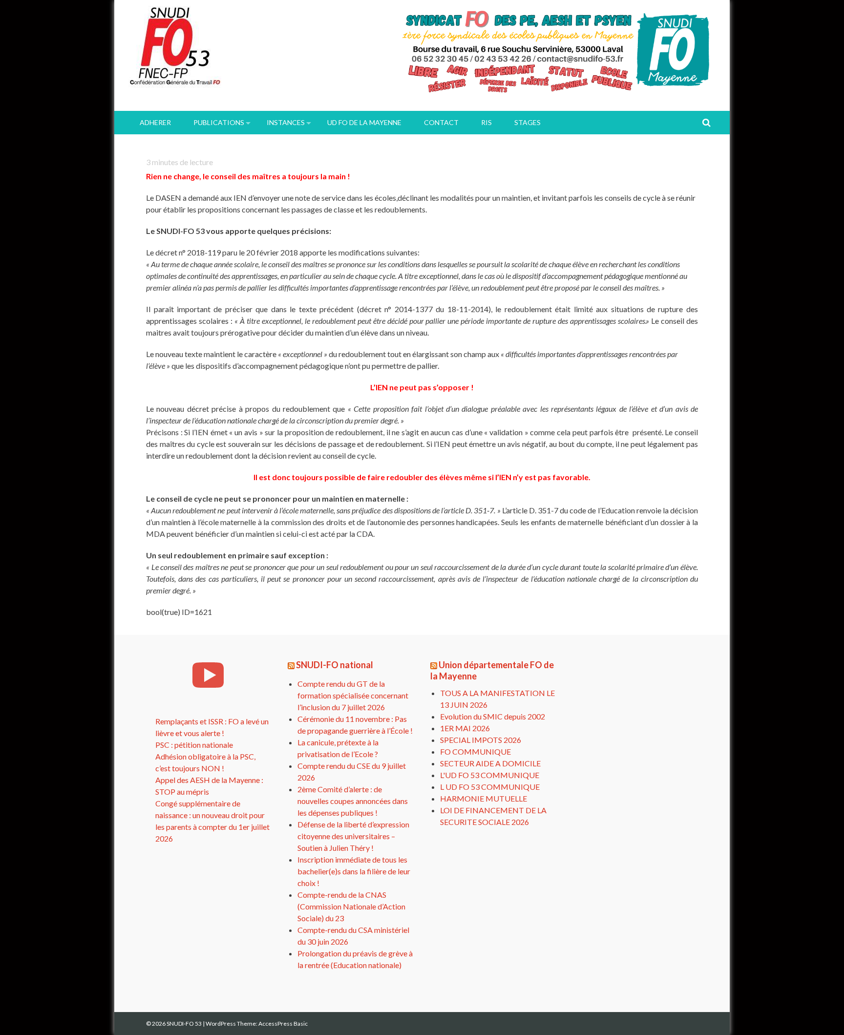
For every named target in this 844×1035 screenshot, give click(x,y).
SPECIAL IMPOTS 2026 (480, 739)
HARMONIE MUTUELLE (483, 798)
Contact (441, 122)
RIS (486, 122)
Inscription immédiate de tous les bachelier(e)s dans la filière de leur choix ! (353, 871)
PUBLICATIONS (218, 122)
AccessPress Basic (283, 1023)
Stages (527, 122)
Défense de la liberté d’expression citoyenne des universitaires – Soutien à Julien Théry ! (353, 836)
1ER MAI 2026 (465, 728)
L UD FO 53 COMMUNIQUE (490, 786)
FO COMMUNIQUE (475, 751)
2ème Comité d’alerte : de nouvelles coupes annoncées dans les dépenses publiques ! (352, 800)
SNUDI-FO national (334, 664)
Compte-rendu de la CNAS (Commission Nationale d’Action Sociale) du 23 (351, 906)
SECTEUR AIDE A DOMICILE (490, 763)
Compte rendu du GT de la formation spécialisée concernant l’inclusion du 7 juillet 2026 (352, 695)
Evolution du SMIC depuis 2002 (492, 716)
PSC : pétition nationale (194, 744)
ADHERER (155, 122)
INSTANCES (286, 122)
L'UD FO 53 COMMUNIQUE (489, 775)
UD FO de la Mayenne (364, 122)
